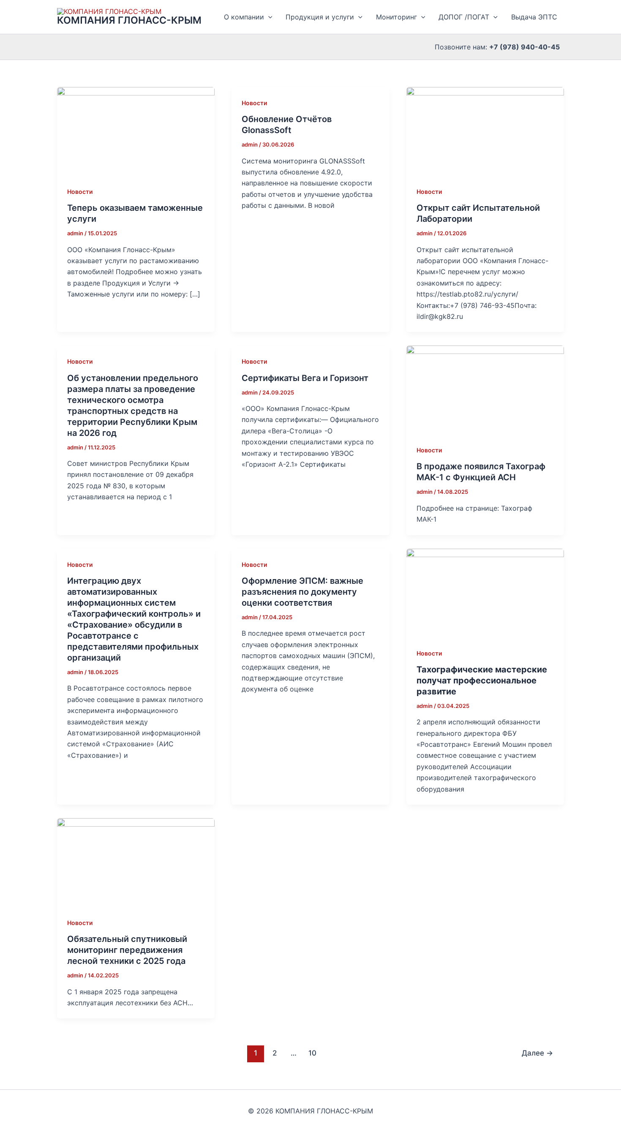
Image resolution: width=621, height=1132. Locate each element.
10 (312, 1052)
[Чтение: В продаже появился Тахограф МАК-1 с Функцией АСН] (485, 389)
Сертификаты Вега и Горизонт (305, 378)
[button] (268, 17)
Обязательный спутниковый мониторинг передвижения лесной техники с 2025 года (127, 950)
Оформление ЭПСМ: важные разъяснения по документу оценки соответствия (302, 592)
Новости (80, 191)
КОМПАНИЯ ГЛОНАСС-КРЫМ (129, 20)
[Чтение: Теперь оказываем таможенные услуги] (136, 130)
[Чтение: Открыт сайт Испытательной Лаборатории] (485, 130)
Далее (537, 1052)
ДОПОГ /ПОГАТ (464, 17)
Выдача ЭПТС (534, 17)
